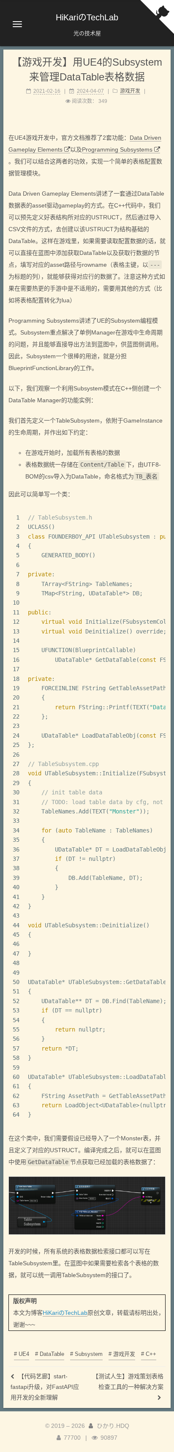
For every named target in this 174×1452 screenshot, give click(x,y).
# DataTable (49, 1354)
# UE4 (21, 1354)
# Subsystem (86, 1354)
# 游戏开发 (122, 1354)
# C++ (148, 1354)
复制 (155, 517)
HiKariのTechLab (65, 1312)
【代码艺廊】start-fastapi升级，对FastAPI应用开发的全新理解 (45, 1387)
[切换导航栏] (17, 24)
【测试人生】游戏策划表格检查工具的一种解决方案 (127, 1381)
